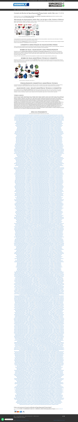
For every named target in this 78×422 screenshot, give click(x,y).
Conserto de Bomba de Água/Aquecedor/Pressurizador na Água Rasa (43, 139)
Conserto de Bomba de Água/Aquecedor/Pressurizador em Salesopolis (42, 388)
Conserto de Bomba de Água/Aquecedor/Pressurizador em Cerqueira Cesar (48, 117)
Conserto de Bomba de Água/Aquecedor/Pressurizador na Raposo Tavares (44, 163)
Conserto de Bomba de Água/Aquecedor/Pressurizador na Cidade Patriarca (45, 149)
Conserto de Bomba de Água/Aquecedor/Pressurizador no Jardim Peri (47, 327)
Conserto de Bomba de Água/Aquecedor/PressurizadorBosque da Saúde (42, 256)
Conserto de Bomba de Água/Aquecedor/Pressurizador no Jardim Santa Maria (50, 338)
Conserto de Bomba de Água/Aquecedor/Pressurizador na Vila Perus (44, 230)
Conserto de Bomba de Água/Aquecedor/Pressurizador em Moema (43, 124)
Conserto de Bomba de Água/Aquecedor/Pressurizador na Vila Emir (42, 196)
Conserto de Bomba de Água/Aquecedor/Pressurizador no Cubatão (43, 402)
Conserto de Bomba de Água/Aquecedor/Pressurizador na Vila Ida (44, 205)
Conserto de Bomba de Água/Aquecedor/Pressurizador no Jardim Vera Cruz (43, 360)
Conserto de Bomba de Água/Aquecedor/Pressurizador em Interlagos (46, 120)
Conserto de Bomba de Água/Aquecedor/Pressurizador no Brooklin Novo (41, 257)
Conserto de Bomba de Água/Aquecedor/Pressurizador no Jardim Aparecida (48, 276)
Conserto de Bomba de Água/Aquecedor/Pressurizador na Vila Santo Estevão (46, 242)
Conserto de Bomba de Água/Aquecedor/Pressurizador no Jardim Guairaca (46, 303)
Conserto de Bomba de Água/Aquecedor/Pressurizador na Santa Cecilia (42, 164)
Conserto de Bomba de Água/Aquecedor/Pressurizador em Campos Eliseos (51, 116)
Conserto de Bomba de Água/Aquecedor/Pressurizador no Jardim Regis (45, 333)
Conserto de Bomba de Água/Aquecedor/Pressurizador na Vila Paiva (48, 226)
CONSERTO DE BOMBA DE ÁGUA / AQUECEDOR (59, 0)
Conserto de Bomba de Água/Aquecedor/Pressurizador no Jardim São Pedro (32, 349)
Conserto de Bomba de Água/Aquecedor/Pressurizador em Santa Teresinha (43, 165)
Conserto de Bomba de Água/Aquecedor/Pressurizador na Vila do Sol (44, 194)
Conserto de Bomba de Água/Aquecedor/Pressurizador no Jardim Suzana (43, 354)
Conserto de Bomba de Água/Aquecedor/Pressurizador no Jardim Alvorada (44, 272)
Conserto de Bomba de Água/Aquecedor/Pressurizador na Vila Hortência (44, 374)
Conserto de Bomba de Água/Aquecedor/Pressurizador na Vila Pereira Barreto (43, 229)
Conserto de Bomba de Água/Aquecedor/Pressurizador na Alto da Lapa (42, 251)
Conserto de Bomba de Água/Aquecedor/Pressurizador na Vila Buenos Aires (43, 180)
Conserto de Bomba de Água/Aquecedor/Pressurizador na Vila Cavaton (42, 184)
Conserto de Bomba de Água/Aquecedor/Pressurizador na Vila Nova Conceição (46, 223)
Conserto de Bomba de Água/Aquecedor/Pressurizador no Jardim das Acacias (31, 292)
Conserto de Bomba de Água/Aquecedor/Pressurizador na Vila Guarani (44, 203)
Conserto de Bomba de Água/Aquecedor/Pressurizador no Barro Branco (42, 254)
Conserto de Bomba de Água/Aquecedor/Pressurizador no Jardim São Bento (48, 343)
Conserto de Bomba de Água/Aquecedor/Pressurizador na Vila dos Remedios (43, 195)
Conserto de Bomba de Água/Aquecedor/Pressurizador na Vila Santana (43, 240)
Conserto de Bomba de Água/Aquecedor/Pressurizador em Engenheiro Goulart (47, 118)
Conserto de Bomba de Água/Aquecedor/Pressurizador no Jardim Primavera (47, 330)
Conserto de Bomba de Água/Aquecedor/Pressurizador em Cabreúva (42, 401)
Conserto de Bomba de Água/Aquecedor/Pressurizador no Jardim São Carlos (50, 344)
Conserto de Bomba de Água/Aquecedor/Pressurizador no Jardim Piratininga (47, 329)
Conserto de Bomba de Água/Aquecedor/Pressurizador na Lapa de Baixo (42, 155)
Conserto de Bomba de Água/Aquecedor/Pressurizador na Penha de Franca (44, 370)
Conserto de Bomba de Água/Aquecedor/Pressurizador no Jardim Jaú (44, 310)
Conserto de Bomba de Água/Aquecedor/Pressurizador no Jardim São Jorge (32, 347)
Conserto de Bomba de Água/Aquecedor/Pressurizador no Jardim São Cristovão (27, 345)
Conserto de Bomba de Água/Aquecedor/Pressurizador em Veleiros (43, 136)
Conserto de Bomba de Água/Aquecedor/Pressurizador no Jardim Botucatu (51, 281)
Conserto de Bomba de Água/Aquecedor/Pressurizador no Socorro (47, 339)
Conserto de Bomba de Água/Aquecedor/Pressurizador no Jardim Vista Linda (47, 364)
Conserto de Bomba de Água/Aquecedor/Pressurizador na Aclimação (43, 137)
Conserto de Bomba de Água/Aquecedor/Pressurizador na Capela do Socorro (42, 143)
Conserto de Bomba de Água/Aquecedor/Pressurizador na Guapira (43, 154)
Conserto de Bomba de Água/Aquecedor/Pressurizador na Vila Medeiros (42, 206)
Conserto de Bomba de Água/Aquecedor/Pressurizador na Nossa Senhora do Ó (42, 157)
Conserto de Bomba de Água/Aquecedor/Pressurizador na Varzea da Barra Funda (46, 167)
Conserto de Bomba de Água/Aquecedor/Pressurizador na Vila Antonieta (44, 173)
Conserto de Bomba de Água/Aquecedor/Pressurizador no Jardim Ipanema (48, 307)
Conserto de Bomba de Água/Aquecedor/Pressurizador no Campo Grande (43, 260)
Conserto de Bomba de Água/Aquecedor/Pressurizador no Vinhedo (42, 403)
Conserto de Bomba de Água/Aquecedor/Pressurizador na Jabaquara (44, 228)
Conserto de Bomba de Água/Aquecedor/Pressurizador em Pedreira (43, 126)
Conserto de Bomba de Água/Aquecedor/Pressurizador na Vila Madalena (42, 213)
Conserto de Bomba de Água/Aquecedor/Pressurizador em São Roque (44, 398)
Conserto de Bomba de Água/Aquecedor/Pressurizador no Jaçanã (42, 269)
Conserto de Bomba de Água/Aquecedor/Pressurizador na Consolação (44, 152)
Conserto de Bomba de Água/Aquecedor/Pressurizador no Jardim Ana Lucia (48, 274)
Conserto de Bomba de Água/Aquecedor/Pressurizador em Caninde (25, 117)
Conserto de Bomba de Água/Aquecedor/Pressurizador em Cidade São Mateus (46, 150)
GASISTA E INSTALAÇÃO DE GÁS (42, 0)
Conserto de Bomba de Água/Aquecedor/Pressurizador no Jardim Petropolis (47, 328)
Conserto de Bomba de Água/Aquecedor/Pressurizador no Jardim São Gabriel (31, 346)
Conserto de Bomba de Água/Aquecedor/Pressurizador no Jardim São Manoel (32, 348)
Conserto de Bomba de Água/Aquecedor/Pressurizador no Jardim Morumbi (48, 319)
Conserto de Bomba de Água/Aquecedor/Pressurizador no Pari (43, 341)
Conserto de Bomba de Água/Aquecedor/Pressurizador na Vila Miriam (43, 216)
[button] (2, 419)
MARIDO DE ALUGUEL (49, 0)
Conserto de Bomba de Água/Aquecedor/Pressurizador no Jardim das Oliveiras (44, 295)
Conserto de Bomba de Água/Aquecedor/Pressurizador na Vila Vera (42, 250)
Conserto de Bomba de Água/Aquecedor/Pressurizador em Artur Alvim (51, 114)
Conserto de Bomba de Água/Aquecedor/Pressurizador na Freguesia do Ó (44, 153)
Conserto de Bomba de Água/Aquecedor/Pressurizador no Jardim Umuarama (43, 359)
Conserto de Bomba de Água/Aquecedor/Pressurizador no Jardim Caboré (50, 282)
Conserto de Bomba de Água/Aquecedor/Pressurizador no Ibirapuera (43, 266)
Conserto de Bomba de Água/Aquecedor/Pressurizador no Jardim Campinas (51, 283)
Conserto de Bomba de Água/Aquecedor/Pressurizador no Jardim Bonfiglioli (26, 281)
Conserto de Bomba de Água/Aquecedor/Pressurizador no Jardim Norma (45, 320)
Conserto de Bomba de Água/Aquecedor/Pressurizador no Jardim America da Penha (45, 273)
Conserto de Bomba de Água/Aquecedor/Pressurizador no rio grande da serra (43, 389)
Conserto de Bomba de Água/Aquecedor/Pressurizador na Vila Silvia (46, 245)
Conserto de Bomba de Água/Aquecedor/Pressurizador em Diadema (42, 377)
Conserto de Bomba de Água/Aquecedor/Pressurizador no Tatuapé (26, 339)
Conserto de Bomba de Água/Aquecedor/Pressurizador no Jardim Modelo (47, 317)
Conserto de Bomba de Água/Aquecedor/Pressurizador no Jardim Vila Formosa (45, 362)
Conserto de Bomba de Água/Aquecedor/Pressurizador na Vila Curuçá (43, 189)
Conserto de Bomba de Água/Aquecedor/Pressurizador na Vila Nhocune (42, 221)
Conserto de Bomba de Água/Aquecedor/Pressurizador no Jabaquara (42, 268)
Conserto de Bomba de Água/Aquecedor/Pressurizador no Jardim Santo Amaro (46, 342)
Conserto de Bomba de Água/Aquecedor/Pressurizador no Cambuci (42, 259)
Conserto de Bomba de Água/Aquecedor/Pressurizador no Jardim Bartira (26, 279)
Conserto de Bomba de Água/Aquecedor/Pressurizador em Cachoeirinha (26, 116)
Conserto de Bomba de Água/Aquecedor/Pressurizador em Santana (43, 130)
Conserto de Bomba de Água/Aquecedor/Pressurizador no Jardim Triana (44, 357)
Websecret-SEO (56, 420)
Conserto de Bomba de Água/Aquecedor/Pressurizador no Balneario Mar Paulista (43, 253)
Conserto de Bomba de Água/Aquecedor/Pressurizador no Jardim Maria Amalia (44, 314)
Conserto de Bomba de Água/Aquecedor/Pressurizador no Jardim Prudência (47, 332)
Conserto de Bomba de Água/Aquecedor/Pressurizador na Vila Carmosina (43, 183)
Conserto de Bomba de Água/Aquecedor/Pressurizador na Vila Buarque (43, 179)
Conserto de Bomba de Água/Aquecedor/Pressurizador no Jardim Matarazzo (50, 277)
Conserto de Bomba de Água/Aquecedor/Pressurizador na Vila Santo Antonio (44, 241)
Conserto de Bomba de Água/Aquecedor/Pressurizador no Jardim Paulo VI (47, 325)
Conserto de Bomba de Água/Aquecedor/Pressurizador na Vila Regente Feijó (42, 235)
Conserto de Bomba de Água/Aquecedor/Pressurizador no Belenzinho (42, 255)
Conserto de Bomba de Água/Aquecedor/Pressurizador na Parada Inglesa (43, 159)
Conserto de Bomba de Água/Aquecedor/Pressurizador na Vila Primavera (43, 233)
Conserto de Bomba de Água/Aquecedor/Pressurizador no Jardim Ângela (47, 275)
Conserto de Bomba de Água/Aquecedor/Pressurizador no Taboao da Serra (43, 386)
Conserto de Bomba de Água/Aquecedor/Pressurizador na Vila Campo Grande (42, 182)
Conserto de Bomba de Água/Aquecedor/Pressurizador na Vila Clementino (44, 186)
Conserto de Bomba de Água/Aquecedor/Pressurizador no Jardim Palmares (43, 321)
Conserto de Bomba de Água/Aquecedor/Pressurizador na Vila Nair (42, 220)
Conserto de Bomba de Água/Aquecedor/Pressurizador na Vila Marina (43, 162)
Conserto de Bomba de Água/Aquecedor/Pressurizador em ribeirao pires (43, 382)
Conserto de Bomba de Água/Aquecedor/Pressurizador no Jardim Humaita (47, 306)
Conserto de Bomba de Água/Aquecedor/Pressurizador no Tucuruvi (44, 367)
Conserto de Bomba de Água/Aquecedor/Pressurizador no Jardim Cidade (32, 288)
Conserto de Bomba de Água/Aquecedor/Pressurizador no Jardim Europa (44, 299)
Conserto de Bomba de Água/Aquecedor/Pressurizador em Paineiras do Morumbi (43, 158)
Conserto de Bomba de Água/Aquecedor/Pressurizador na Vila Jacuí (42, 210)
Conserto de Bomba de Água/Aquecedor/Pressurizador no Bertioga (44, 391)
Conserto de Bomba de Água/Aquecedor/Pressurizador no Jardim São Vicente (38, 350)
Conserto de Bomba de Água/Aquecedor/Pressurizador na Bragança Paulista (45, 404)
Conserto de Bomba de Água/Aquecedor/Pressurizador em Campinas (42, 385)
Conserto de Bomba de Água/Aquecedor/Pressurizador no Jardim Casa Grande (33, 286)
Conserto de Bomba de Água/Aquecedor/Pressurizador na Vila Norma (42, 222)
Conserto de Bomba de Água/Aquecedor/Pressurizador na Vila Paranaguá (47, 227)
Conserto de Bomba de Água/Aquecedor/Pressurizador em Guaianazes (48, 119)
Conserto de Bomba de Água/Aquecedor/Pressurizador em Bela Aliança (43, 141)
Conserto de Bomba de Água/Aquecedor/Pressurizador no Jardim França (46, 302)
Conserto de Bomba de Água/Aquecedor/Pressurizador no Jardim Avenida (51, 278)
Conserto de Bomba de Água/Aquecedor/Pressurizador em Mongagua (42, 394)
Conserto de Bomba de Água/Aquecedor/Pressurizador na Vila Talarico (43, 248)
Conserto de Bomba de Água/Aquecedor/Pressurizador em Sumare (42, 135)
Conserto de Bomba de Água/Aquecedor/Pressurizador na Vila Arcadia (43, 174)
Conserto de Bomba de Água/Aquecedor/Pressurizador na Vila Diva (43, 192)
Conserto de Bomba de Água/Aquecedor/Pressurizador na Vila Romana (44, 236)
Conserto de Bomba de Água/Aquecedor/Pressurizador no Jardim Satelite (44, 351)
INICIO (28, 0)
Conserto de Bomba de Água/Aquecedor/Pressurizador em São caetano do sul (46, 378)
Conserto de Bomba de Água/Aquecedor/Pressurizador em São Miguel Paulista (43, 133)
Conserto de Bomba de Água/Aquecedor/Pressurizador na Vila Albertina (44, 168)
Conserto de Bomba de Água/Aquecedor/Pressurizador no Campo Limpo (46, 371)
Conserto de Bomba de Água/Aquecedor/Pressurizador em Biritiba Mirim (44, 387)
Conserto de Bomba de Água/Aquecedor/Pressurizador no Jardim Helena (47, 305)
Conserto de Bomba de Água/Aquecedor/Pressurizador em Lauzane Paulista (43, 123)
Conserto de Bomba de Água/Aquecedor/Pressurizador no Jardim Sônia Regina (43, 353)
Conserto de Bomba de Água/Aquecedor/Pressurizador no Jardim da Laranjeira (29, 291)
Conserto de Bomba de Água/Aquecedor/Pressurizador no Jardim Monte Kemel (47, 318)
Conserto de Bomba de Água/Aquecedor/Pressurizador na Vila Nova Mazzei (50, 224)
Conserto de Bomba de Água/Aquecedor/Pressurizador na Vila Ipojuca (43, 209)
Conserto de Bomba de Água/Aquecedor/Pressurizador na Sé (42, 166)
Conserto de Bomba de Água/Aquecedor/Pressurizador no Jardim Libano (42, 311)
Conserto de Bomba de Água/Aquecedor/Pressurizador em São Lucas (44, 132)
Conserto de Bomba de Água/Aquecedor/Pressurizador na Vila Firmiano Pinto (43, 199)
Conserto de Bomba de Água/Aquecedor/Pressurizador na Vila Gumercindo (43, 200)
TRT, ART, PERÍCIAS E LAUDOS (33, 0)
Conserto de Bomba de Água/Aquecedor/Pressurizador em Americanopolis (27, 114)
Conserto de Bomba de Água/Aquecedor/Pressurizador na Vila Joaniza (43, 211)
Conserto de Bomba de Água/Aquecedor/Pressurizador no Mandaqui (42, 366)
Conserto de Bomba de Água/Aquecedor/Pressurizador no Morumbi (42, 368)
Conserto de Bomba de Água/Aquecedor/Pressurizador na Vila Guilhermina (43, 204)
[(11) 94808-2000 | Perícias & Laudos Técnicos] (21, 4)
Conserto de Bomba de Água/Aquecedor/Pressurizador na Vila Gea (43, 201)
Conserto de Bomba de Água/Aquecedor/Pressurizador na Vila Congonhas (43, 187)
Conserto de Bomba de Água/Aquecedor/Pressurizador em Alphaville (43, 376)
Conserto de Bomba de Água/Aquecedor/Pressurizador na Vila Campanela (43, 181)
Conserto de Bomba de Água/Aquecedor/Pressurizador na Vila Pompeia (43, 232)
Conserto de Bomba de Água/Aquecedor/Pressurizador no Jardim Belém (26, 280)
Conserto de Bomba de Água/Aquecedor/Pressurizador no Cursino (42, 264)
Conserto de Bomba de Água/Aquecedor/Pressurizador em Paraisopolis (43, 125)
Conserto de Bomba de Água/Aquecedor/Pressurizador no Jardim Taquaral (43, 355)
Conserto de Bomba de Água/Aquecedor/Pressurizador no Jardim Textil (43, 356)
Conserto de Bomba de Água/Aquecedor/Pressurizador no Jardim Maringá (47, 316)
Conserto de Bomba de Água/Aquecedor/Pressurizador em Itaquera (43, 122)
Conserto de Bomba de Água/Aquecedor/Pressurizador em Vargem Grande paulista (42, 383)
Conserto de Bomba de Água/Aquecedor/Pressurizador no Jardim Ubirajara (43, 358)
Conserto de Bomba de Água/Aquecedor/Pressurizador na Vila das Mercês (44, 191)
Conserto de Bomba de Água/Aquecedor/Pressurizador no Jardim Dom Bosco (46, 296)
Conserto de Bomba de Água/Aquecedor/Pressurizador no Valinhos (42, 384)
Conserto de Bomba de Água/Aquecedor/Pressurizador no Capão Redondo (44, 261)
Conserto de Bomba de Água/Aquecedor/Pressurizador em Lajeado (44, 365)
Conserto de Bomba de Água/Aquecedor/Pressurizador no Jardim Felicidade (43, 301)
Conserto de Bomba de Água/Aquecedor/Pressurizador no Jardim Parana (44, 322)
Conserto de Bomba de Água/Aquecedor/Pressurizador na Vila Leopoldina (43, 212)
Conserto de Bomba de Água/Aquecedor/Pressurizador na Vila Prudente (43, 234)
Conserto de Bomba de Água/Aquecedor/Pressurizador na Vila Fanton (42, 198)
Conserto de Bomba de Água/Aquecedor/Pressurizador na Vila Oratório (25, 226)
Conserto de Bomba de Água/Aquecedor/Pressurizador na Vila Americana (43, 171)
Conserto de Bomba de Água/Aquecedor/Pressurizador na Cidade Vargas (47, 151)
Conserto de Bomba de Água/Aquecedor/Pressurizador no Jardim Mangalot (43, 313)
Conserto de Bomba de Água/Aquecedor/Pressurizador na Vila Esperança (43, 197)
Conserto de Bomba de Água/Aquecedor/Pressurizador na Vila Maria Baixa (43, 215)
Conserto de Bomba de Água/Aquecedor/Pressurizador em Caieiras (45, 399)
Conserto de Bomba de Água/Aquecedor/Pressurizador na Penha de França (42, 160)
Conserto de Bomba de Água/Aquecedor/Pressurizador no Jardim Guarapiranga (47, 304)
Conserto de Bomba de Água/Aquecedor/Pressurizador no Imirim (42, 267)
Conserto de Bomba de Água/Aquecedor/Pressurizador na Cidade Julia (43, 147)
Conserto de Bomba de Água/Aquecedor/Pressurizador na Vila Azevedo (43, 175)
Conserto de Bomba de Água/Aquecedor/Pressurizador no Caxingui (42, 263)
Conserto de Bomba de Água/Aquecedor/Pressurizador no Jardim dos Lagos (47, 297)
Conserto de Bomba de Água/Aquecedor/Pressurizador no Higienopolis (42, 265)
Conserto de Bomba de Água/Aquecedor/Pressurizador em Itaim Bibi (43, 121)
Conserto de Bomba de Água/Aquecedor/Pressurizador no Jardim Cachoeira (26, 283)
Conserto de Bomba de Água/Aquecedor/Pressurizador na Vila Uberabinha (44, 249)
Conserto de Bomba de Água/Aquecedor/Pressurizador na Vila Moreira (43, 219)
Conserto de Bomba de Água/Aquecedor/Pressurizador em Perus (42, 127)
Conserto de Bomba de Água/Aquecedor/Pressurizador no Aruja (42, 381)
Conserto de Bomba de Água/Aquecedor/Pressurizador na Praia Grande (42, 380)
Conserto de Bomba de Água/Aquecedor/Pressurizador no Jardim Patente (45, 323)
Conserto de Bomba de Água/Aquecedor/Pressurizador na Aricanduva (43, 140)
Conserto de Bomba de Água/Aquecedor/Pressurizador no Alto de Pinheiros (43, 252)
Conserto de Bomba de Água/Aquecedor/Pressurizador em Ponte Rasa (42, 161)
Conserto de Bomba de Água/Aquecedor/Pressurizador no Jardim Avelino (26, 278)
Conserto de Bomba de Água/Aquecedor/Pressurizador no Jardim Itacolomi (47, 308)
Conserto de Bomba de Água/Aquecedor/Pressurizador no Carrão (42, 262)
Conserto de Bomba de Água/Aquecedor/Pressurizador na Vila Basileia (43, 177)
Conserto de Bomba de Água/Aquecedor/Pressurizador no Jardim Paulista (46, 324)
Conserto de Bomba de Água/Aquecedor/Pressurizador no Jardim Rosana (43, 335)
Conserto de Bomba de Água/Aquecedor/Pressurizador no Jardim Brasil (26, 282)
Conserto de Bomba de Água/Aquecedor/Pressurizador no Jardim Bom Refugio (50, 280)
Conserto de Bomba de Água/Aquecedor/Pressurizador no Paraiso (42, 369)
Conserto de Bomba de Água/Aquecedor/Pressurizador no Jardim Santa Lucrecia (46, 337)
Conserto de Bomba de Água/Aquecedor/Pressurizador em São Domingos (43, 131)
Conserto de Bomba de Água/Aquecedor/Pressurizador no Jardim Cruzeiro (29, 290)
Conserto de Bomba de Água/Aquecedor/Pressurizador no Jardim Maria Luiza (46, 315)
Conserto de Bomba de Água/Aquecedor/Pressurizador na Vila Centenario (43, 185)
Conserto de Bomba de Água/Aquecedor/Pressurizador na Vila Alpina (43, 170)
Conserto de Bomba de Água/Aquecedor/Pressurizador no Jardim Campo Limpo (31, 285)
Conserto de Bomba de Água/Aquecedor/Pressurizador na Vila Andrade (43, 172)
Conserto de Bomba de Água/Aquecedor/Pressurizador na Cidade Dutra (44, 145)
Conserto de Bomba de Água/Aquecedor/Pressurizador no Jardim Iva (45, 309)
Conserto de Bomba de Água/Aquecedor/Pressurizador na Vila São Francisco (48, 243)
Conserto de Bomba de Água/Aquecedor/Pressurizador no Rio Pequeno (44, 340)
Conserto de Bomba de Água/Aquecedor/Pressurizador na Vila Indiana (44, 208)
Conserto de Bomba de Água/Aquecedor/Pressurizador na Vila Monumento (44, 218)
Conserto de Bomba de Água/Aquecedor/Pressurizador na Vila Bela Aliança (42, 178)
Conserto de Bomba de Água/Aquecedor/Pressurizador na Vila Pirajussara (43, 231)
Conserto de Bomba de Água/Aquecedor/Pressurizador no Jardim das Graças (38, 294)
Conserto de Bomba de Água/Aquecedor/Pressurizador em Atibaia (43, 390)
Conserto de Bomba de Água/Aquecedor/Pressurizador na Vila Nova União (27, 225)
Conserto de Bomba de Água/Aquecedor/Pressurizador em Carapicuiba (43, 395)
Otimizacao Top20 (62, 420)
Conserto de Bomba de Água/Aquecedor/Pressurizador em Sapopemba (42, 134)
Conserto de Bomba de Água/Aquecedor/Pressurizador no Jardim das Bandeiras (33, 293)
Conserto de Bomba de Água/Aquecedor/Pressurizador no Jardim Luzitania (43, 312)
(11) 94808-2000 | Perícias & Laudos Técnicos (22, 420)
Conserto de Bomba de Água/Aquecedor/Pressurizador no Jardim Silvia (43, 352)
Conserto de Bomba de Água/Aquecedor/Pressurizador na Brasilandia (42, 142)
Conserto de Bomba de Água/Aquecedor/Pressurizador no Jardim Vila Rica (48, 363)
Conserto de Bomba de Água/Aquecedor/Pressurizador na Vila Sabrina (42, 237)
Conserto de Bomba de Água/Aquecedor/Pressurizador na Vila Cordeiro (43, 188)
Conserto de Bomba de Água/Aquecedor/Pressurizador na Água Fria (43, 138)
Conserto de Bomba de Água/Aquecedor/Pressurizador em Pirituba (43, 129)
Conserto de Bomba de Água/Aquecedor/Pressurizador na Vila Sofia (43, 246)
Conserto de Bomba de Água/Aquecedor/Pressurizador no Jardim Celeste (33, 287)
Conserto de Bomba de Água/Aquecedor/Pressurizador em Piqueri (42, 128)
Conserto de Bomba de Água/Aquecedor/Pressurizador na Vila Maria (43, 214)
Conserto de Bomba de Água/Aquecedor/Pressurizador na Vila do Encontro (43, 193)
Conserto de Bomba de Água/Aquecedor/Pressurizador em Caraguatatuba (42, 392)
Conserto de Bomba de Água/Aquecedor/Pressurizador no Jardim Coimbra (30, 289)
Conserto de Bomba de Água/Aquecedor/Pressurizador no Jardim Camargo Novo (27, 284)
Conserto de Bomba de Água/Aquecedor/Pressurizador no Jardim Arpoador (43, 375)
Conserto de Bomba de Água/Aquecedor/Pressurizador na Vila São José (47, 244)
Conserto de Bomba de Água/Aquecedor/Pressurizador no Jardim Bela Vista (51, 279)
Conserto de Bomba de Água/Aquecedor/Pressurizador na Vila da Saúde (43, 190)
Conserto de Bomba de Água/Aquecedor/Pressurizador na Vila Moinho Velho (43, 217)
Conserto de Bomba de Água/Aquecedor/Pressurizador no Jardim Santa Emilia (43, 336)
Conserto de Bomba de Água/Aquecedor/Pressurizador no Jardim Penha (47, 326)
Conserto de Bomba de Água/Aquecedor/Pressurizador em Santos (44, 379)
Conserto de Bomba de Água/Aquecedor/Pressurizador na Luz (43, 156)
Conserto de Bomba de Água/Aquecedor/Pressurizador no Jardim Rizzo (43, 334)
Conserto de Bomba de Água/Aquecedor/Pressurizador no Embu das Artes (42, 397)
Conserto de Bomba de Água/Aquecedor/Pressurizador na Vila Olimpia (51, 225)
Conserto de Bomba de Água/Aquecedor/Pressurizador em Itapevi (44, 396)
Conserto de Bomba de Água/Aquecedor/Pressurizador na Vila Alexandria (43, 169)
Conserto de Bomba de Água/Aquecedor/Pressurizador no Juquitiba (42, 400)
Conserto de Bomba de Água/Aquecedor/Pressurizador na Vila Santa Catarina (42, 239)
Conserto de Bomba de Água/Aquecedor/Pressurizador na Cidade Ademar (43, 144)
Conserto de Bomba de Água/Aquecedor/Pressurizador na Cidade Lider (43, 148)
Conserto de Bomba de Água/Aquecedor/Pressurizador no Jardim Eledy (44, 298)
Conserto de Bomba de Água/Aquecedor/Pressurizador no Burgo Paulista (43, 258)
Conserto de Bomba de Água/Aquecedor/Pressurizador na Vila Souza (42, 247)
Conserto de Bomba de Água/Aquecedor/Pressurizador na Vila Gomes (43, 202)
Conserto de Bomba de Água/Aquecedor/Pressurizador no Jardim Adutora (42, 271)
